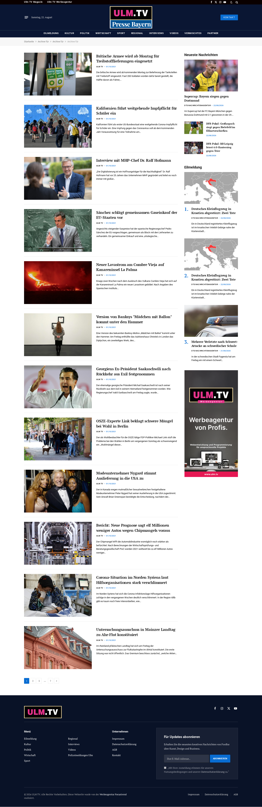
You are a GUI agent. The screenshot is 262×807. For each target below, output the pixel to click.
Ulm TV (99, 67)
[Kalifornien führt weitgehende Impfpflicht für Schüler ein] (58, 126)
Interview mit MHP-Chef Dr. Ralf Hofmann (133, 160)
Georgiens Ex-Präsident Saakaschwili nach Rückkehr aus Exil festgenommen (133, 371)
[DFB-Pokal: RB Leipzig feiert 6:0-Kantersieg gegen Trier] (193, 148)
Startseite (29, 41)
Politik (84, 33)
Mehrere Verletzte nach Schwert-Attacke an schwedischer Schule (214, 344)
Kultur (69, 33)
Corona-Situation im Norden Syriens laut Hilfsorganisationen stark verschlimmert (132, 580)
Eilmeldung (51, 33)
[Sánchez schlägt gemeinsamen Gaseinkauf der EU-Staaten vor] (58, 230)
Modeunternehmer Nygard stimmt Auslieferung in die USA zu (126, 476)
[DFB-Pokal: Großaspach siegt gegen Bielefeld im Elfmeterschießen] (193, 128)
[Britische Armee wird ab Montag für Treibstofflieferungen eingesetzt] (58, 74)
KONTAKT (229, 17)
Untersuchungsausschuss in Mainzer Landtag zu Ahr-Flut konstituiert (135, 632)
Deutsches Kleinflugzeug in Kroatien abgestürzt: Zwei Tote (213, 211)
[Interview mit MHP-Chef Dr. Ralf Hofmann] (58, 178)
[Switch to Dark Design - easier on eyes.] (231, 2)
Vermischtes (192, 33)
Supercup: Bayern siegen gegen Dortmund (206, 98)
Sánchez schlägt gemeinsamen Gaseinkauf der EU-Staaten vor (136, 215)
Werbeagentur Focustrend (113, 794)
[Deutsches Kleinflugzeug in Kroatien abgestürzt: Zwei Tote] (211, 188)
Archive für (43, 41)
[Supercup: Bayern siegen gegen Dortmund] (211, 75)
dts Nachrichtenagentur (197, 105)
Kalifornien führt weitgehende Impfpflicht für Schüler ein (136, 111)
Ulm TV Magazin (33, 2)
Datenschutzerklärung (213, 771)
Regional (137, 33)
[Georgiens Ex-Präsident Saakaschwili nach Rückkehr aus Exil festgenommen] (58, 386)
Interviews (156, 33)
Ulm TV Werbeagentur (59, 2)
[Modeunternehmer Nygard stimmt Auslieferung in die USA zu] (58, 491)
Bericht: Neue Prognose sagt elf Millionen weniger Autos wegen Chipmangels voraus (133, 528)
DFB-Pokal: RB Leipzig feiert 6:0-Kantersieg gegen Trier (219, 147)
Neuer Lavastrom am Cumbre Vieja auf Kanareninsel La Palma (130, 267)
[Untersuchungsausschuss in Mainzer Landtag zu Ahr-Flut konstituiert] (58, 647)
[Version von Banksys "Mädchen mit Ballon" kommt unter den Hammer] (58, 334)
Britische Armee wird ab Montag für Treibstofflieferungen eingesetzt (127, 59)
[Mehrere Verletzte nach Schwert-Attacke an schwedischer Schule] (211, 321)
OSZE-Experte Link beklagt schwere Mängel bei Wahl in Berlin (134, 423)
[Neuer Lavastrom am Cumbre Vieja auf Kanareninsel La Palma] (58, 282)
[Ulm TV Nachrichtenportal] (131, 17)
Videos (174, 33)
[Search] (236, 2)
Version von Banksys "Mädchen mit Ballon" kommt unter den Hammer (134, 319)
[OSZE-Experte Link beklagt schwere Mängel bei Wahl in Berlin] (58, 439)
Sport (121, 33)
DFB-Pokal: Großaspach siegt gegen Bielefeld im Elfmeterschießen (220, 127)
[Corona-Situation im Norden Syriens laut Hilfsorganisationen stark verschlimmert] (58, 595)
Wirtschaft (103, 33)
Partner (212, 33)
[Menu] (26, 17)
